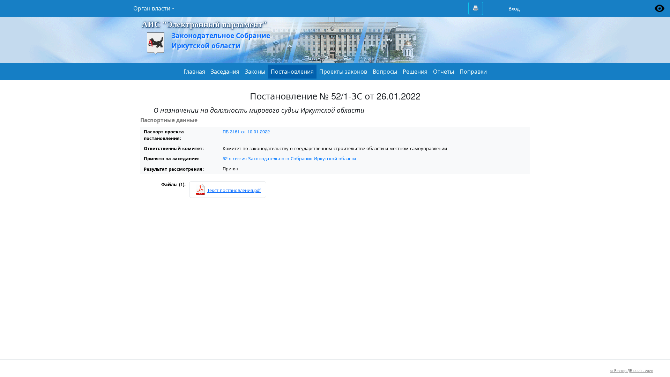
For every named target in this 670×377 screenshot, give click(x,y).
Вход (514, 8)
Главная (194, 71)
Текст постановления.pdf (234, 190)
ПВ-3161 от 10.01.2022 (246, 131)
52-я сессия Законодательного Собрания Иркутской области (289, 158)
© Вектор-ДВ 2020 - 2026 (631, 370)
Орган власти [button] (151, 8)
